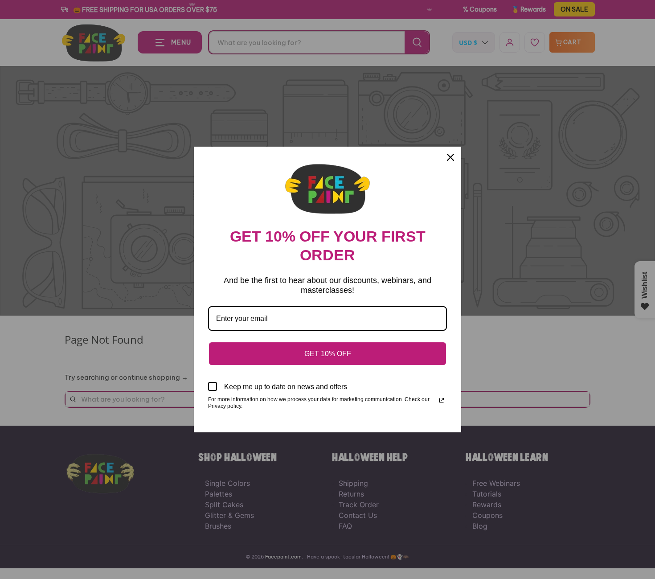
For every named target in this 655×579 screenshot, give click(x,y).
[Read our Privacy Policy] (441, 400)
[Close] (450, 157)
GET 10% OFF (327, 353)
